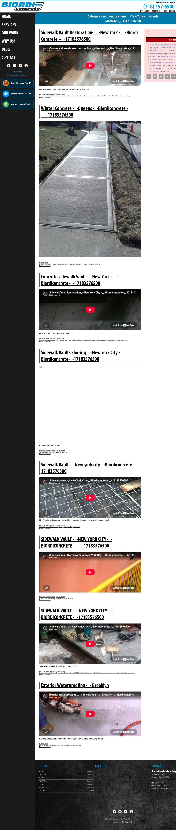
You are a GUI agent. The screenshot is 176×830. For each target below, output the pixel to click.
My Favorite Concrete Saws (159, 71)
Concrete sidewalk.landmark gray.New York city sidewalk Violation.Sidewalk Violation (65, 673)
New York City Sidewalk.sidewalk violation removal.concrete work (76, 340)
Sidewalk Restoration (104, 96)
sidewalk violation (75, 745)
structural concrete (122, 340)
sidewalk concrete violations (88, 96)
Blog (6, 49)
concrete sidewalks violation (48, 264)
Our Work (10, 33)
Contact (9, 58)
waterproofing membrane (72, 527)
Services (9, 25)
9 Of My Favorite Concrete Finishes (162, 63)
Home (6, 17)
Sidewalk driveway (75, 264)
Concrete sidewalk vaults (47, 94)
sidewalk (42, 527)
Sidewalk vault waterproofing (121, 96)
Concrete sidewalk (45, 745)
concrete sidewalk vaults (47, 340)
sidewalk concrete (63, 264)
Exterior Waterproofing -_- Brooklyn (75, 685)
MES (122, 822)
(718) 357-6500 (159, 6)
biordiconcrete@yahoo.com (17, 75)
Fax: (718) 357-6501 (160, 786)
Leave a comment (45, 97)
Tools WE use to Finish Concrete (161, 60)
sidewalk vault (43, 452)
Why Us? (8, 41)
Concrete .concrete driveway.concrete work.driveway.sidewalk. (59, 96)
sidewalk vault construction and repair (104, 673)
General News (60, 94)
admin (128, 822)
